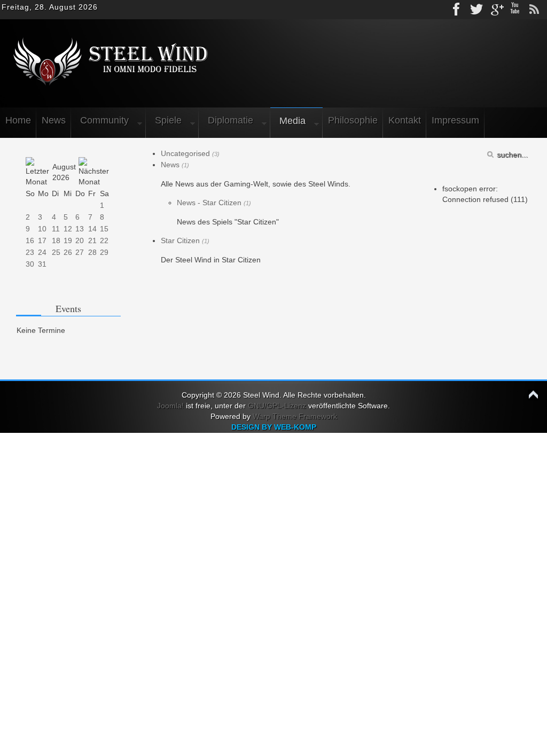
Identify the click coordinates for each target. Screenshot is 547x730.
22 (104, 240)
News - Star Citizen (209, 202)
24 (42, 252)
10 (42, 228)
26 (68, 252)
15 (104, 228)
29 (104, 252)
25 (56, 252)
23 (30, 252)
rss (534, 10)
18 (56, 240)
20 (79, 240)
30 (30, 264)
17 (42, 240)
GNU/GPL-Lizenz (277, 405)
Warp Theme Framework (295, 416)
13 (79, 228)
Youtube (515, 10)
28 (92, 252)
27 (79, 252)
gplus (496, 10)
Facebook (457, 10)
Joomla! (170, 405)
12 (68, 228)
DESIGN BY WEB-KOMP (273, 427)
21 (92, 240)
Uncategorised (185, 153)
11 (56, 228)
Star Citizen (180, 240)
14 (92, 228)
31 (42, 264)
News (170, 164)
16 (30, 240)
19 (68, 240)
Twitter (476, 10)
